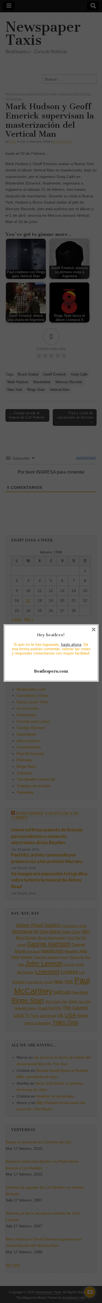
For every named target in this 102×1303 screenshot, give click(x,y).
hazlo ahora (71, 644)
